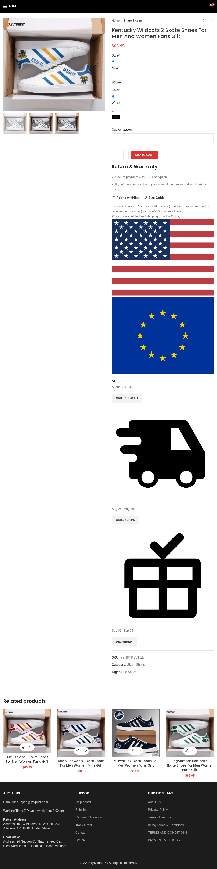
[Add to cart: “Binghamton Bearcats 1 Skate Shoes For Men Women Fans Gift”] (186, 751)
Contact (80, 832)
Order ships (125, 520)
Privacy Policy (158, 809)
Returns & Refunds (88, 817)
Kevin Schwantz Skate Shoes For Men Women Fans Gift (81, 763)
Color (116, 90)
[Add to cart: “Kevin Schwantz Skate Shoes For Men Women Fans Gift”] (77, 751)
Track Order (83, 825)
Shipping (81, 809)
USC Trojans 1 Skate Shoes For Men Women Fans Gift (27, 759)
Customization (122, 129)
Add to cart (144, 154)
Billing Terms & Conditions (166, 825)
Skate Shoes (133, 20)
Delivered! (124, 641)
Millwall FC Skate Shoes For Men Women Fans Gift (136, 763)
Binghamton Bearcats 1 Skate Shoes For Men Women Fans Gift (190, 765)
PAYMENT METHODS (164, 840)
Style (116, 55)
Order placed (127, 398)
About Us (154, 802)
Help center (83, 802)
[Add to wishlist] (31, 747)
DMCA (80, 840)
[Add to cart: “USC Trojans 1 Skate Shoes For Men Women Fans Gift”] (23, 747)
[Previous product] (203, 20)
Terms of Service (159, 817)
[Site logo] (108, 6)
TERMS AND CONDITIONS (168, 832)
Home (116, 20)
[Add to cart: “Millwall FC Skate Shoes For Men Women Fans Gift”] (132, 751)
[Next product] (212, 20)
